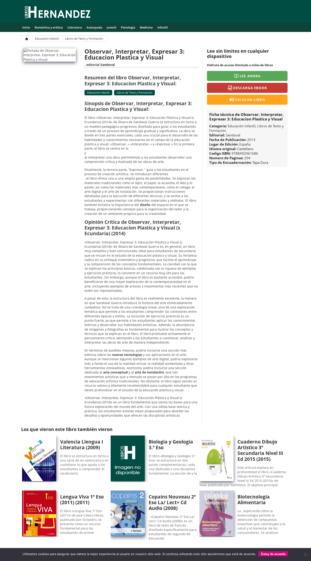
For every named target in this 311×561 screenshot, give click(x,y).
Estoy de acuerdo (273, 554)
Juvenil (111, 27)
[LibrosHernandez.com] (57, 13)
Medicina (146, 27)
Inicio (26, 27)
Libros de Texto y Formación (84, 39)
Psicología (128, 27)
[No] (305, 554)
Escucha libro (250, 99)
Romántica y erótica (49, 27)
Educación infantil (47, 39)
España (244, 144)
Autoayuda (94, 27)
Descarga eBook (250, 88)
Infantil (162, 27)
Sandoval (107, 65)
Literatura (74, 27)
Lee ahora (250, 76)
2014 (251, 139)
